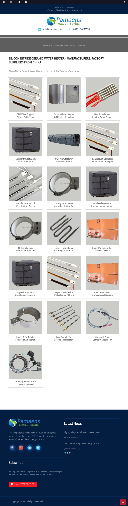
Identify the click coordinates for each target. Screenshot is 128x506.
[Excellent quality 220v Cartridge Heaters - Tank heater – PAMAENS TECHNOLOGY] (25, 139)
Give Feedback (63, 10)
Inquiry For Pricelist (24, 484)
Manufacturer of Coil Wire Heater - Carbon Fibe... (25, 206)
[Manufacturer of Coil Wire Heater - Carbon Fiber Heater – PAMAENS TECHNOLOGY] (25, 184)
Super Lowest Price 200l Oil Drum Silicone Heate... (64, 295)
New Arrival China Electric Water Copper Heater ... (102, 117)
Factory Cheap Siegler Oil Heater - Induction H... (64, 117)
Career (51, 10)
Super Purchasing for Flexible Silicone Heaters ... (102, 251)
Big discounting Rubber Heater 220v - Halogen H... (102, 162)
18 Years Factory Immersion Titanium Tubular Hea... (25, 251)
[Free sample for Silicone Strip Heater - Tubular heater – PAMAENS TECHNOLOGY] (64, 317)
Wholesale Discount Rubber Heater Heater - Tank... (102, 206)
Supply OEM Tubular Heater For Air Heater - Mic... (25, 340)
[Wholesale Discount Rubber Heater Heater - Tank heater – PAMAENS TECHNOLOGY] (102, 184)
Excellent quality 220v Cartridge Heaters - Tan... (26, 162)
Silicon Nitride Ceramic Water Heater (68, 45)
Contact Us (77, 10)
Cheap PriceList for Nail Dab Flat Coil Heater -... (25, 294)
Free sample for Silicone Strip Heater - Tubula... (64, 340)
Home (45, 45)
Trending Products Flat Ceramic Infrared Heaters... (25, 384)
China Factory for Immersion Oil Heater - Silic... (102, 295)
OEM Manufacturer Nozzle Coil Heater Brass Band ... (64, 162)
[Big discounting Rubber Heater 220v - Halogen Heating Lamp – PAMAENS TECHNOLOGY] (102, 139)
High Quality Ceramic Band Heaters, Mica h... (84, 432)
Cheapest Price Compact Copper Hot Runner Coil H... (102, 340)
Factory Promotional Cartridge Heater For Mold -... (64, 206)
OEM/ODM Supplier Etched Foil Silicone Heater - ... (25, 117)
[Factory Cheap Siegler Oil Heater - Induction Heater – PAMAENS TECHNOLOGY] (64, 94)
